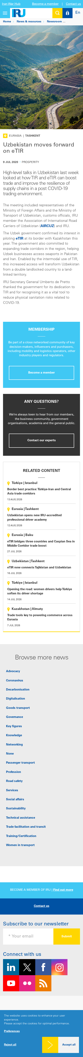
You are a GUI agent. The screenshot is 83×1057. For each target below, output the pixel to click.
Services (12, 790)
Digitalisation (15, 698)
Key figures (14, 726)
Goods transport (18, 708)
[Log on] (67, 13)
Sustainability (16, 808)
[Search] (57, 13)
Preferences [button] (12, 1031)
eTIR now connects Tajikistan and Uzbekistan (39, 567)
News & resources (29, 21)
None (10, 753)
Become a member (45, 4)
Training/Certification (21, 836)
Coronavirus (14, 680)
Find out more (63, 890)
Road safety (14, 781)
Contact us (73, 4)
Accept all (69, 1045)
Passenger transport (20, 762)
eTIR (19, 239)
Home (7, 21)
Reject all (10, 1045)
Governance (14, 717)
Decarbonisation (17, 689)
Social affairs (15, 799)
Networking (14, 744)
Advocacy (13, 671)
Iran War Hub (11, 4)
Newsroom (54, 21)
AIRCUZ (47, 226)
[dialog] (41, 1033)
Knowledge (14, 735)
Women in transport (20, 845)
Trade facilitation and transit (26, 827)
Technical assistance (20, 817)
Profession (13, 772)
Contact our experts (41, 440)
